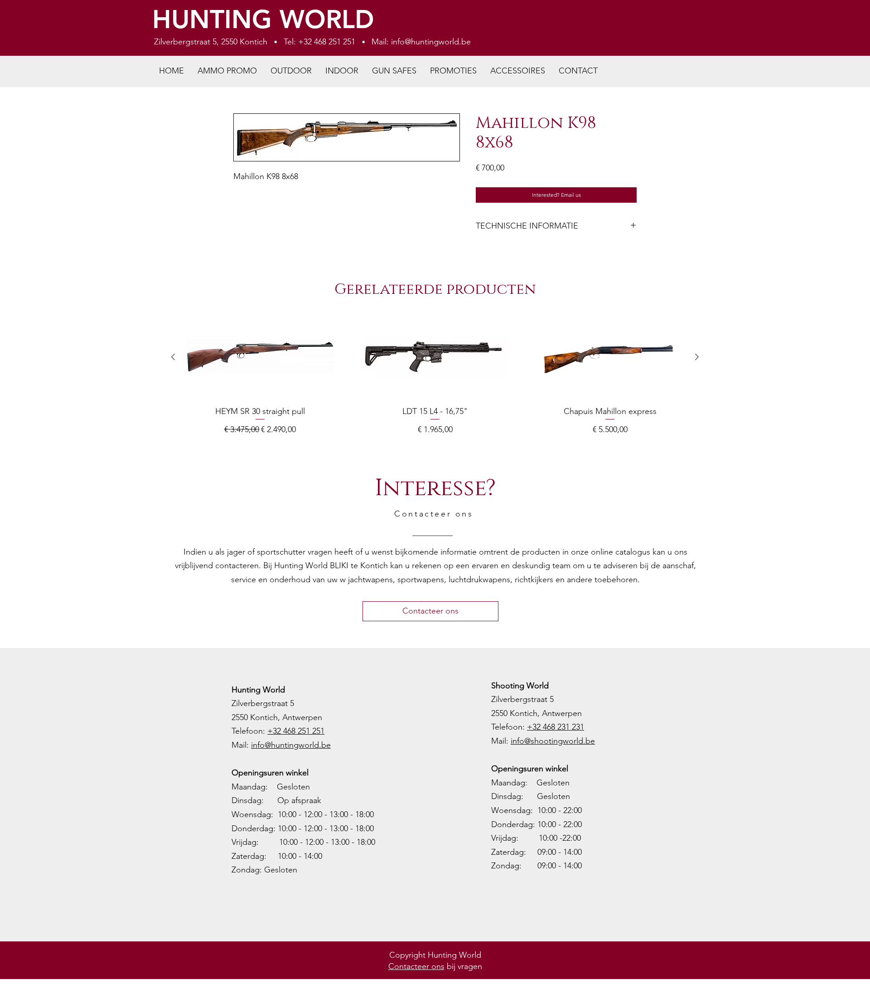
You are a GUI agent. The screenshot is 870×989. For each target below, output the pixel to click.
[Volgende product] (696, 356)
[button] (291, 71)
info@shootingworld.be (553, 741)
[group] (435, 377)
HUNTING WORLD (263, 19)
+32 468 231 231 (555, 727)
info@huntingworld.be (431, 42)
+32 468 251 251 (295, 731)
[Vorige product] (173, 356)
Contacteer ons (416, 966)
